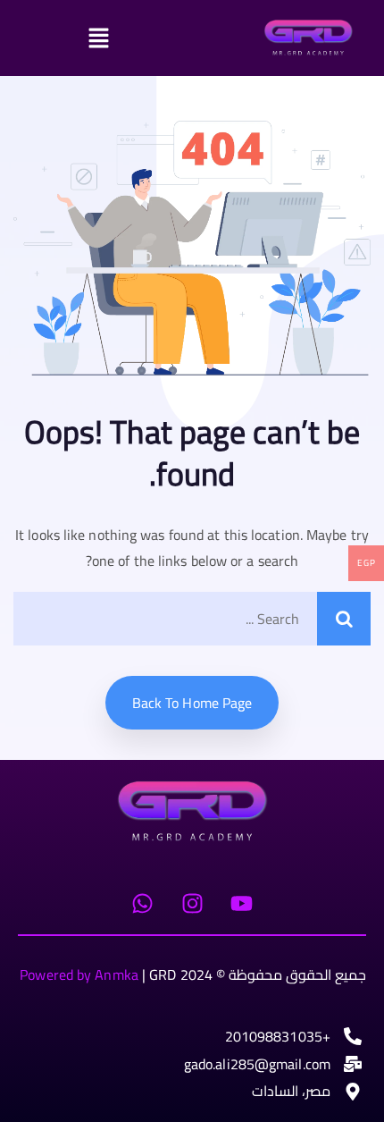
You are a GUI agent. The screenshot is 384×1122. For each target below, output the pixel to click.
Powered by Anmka (79, 974)
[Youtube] (241, 904)
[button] (147, 38)
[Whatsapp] (143, 904)
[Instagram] (192, 904)
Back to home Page (192, 702)
